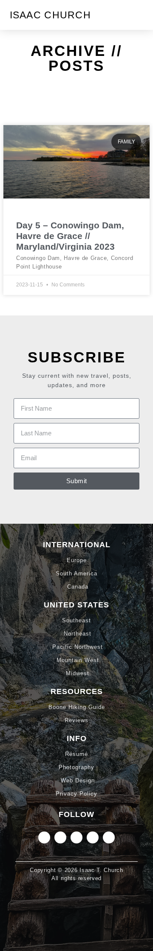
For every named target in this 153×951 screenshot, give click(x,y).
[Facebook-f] (93, 837)
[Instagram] (44, 837)
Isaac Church (50, 14)
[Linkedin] (60, 837)
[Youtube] (109, 837)
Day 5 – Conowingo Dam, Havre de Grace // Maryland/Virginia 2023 (70, 235)
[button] (137, 15)
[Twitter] (76, 837)
